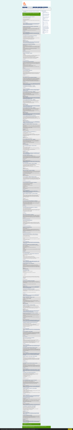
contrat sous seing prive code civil (45, 21)
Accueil (24, 8)
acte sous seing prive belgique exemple (27, 413)
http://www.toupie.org (26, 303)
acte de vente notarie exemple (46, 28)
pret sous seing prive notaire (45, 26)
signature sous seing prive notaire (45, 22)
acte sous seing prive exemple (36, 33)
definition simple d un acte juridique (34, 161)
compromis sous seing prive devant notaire (45, 29)
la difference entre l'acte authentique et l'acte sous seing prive (45, 13)
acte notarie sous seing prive (36, 153)
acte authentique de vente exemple (45, 19)
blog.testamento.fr (25, 336)
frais (40, 7)
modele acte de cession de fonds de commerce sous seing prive (29, 42)
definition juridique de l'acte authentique (45, 32)
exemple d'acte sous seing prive (29, 23)
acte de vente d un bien (30, 421)
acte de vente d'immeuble (36, 421)
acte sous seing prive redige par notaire (29, 33)
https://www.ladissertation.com (27, 190)
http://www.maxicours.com (26, 260)
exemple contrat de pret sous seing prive (45, 17)
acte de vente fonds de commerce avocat (26, 354)
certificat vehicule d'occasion (45, 7)
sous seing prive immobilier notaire (45, 24)
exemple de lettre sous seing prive (45, 25)
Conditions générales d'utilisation (31, 426)
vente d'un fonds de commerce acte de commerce (31, 353)
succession (24, 7)
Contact (44, 8)
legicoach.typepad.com (26, 352)
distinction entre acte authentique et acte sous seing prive (30, 121)
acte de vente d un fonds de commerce (34, 320)
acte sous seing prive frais (30, 191)
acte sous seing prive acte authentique (28, 153)
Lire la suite (24, 21)
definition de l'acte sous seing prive (45, 15)
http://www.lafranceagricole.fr (26, 344)
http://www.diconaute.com (26, 60)
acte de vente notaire (30, 7)
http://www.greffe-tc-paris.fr (26, 241)
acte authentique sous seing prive (29, 89)
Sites (28, 8)
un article (38, 8)
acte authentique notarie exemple (46, 20)
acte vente (35, 7)
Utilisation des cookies (37, 426)
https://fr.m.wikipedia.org (26, 144)
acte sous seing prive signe (36, 404)
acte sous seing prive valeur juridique (29, 83)
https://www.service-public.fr (26, 328)
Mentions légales (26, 426)
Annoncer (41, 8)
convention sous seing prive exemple (45, 31)
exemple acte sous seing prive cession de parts (30, 286)
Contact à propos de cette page (43, 426)
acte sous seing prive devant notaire (29, 311)
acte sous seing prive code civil (36, 386)
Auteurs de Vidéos (32, 8)
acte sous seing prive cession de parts (29, 295)
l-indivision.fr (25, 213)
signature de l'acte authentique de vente (27, 98)
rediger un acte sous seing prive (29, 24)
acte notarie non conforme (31, 329)
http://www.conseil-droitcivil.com (27, 252)
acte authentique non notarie (45, 30)
